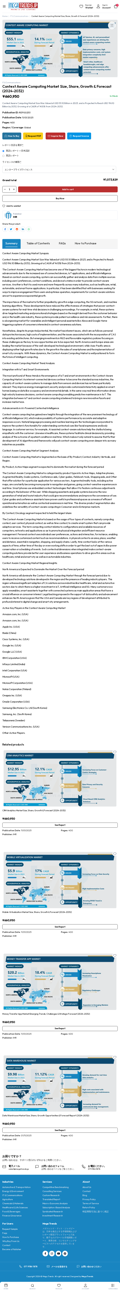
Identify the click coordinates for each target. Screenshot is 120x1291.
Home (4, 16)
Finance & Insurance (12, 1215)
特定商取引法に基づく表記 (95, 1211)
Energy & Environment (13, 1191)
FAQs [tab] (62, 243)
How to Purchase (10, 1237)
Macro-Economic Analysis (55, 1203)
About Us (86, 1187)
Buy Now (60, 198)
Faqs (4, 1233)
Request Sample (10, 1229)
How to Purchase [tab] (86, 243)
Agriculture (7, 1199)
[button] (112, 25)
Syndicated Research (52, 1211)
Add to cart (68, 189)
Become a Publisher (11, 1249)
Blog (84, 1195)
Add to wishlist (13, 206)
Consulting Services (52, 1191)
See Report (60, 825)
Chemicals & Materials (12, 1203)
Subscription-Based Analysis (56, 1207)
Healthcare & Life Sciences (15, 1207)
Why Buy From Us (10, 1241)
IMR (15, 216)
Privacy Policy (89, 1199)
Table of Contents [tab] (38, 243)
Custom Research (51, 1195)
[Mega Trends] (23, 6)
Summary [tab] (11, 243)
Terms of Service (90, 1203)
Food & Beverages (11, 1211)
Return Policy (88, 1207)
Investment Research (52, 1215)
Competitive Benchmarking (55, 1187)
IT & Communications (19, 16)
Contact (86, 1191)
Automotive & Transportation (16, 1187)
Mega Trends (87, 1276)
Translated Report (51, 1199)
